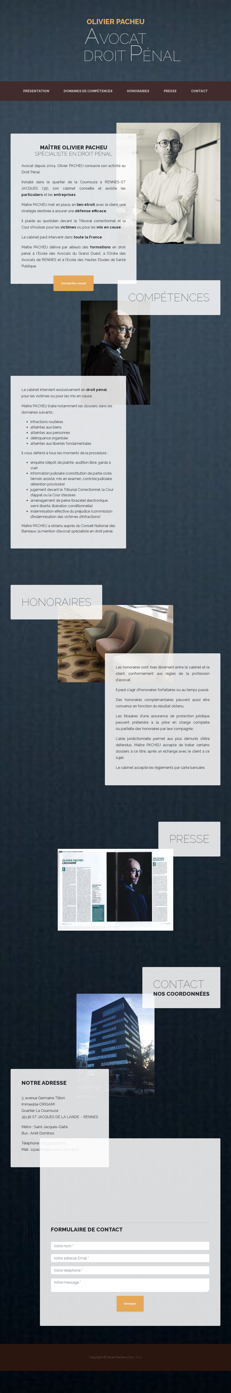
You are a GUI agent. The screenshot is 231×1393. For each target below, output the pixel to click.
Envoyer (130, 1303)
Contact (199, 91)
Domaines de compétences (88, 91)
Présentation (37, 91)
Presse (170, 91)
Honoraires (138, 91)
